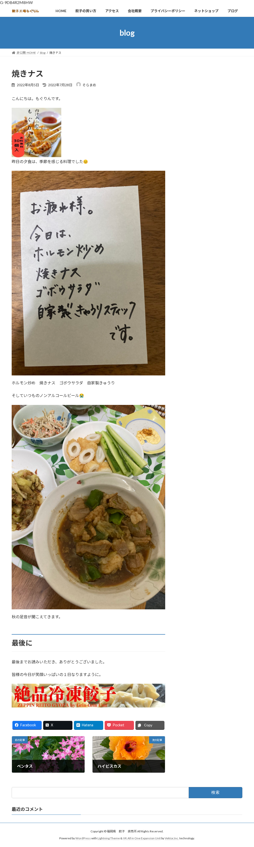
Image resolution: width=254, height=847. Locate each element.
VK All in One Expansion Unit (142, 838)
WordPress (83, 838)
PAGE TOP (243, 816)
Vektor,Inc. (172, 838)
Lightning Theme (108, 838)
